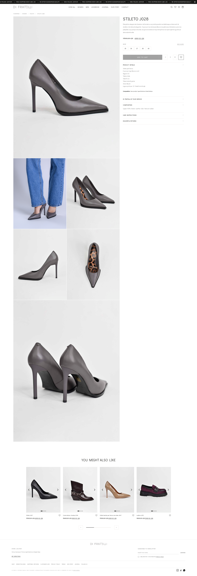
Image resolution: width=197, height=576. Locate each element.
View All (72, 7)
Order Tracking (21, 564)
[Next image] (58, 490)
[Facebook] (181, 570)
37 (137, 48)
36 (131, 48)
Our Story (115, 7)
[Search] (172, 7)
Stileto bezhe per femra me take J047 (110, 515)
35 (125, 48)
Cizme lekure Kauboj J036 (70, 515)
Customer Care (45, 564)
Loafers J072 (140, 515)
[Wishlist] (175, 7)
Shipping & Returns (33, 564)
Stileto (32, 13)
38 (143, 48)
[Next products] (116, 527)
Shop (13, 564)
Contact (125, 7)
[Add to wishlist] (181, 57)
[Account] (179, 7)
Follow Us (84, 564)
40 (148, 48)
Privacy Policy (160, 556)
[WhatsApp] (184, 570)
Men (87, 7)
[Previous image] (29, 490)
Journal (105, 7)
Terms (63, 564)
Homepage (16, 13)
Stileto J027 (29, 515)
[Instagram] (177, 570)
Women (80, 7)
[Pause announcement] (193, 2)
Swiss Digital (76, 570)
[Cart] (183, 7)
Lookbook (95, 7)
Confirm (182, 552)
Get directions (16, 556)
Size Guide (180, 44)
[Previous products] (81, 527)
